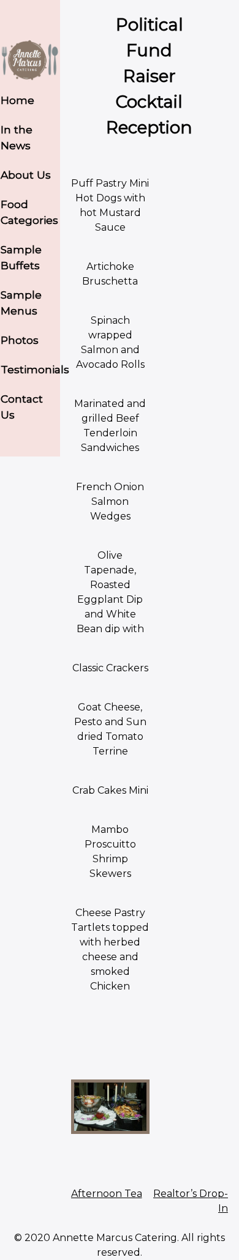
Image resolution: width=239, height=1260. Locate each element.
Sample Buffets (21, 257)
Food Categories (29, 212)
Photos (20, 340)
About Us (26, 174)
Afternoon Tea (106, 1193)
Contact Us (22, 406)
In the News (16, 137)
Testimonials (30, 369)
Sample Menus (21, 302)
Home (17, 100)
